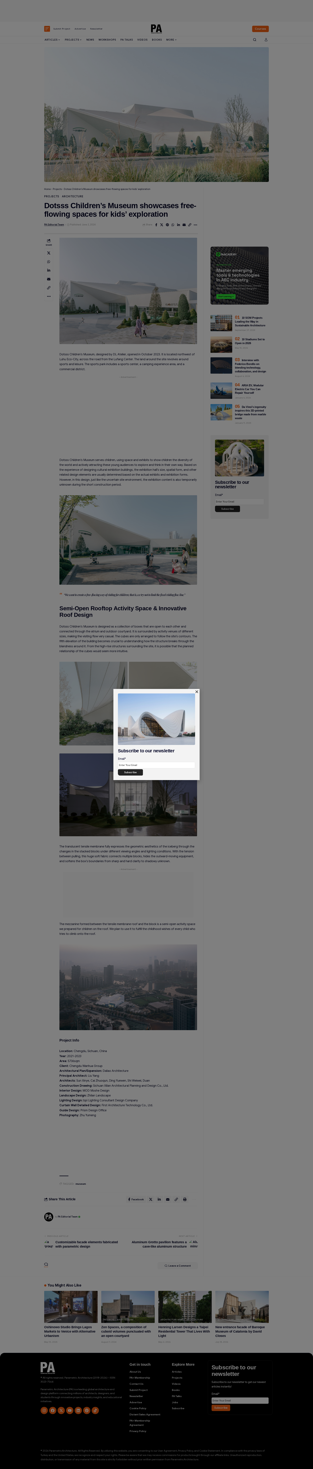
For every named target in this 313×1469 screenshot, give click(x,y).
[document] (156, 734)
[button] (197, 692)
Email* (122, 759)
